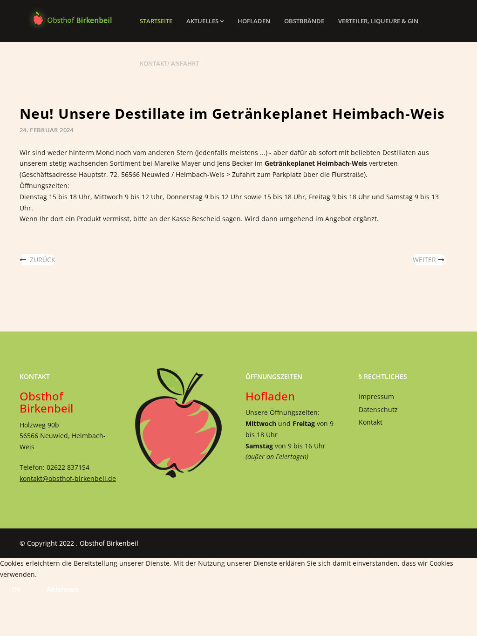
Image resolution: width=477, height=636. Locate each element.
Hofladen (254, 21)
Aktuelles (202, 21)
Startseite (156, 21)
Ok (16, 589)
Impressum (376, 396)
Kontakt (370, 422)
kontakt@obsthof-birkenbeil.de (68, 478)
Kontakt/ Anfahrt (169, 63)
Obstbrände (304, 21)
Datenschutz (378, 409)
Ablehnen (62, 589)
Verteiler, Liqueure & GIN (378, 21)
